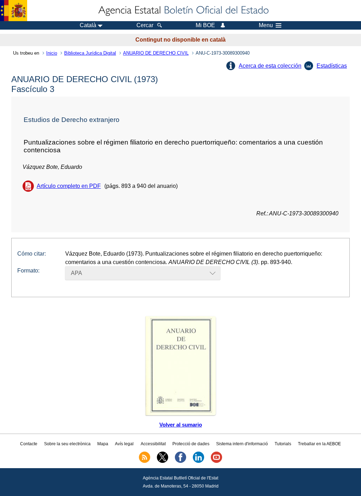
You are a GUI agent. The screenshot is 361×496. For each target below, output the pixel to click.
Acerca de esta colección (270, 66)
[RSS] (144, 461)
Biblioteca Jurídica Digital (90, 53)
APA (76, 273)
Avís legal (124, 443)
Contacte (28, 443)
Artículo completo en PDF (69, 186)
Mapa (102, 443)
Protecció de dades (190, 443)
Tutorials (283, 443)
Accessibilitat (153, 443)
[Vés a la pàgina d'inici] (183, 10)
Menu (266, 25)
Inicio (51, 53)
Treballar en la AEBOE (319, 443)
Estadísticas (332, 66)
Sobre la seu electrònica (67, 443)
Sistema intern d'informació (242, 443)
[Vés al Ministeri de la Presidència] (13, 10)
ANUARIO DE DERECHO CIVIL (156, 53)
